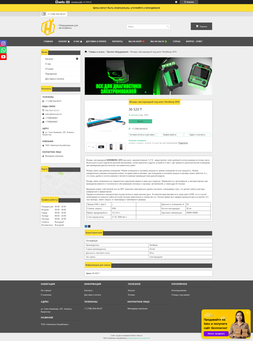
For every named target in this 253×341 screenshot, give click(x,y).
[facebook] (86, 227)
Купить (140, 121)
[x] (89, 227)
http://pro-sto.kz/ (52, 110)
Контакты (117, 41)
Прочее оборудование (117, 52)
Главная (48, 41)
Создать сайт (77, 2)
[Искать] (167, 26)
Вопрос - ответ (194, 41)
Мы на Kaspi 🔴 (137, 41)
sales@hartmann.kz (53, 114)
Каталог (63, 41)
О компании (46, 295)
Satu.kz (139, 336)
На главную (46, 290)
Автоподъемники (178, 290)
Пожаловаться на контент (139, 338)
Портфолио (51, 74)
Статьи (176, 41)
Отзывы (49, 69)
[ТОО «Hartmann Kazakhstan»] (48, 26)
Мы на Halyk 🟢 (159, 41)
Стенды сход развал (180, 295)
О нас (76, 41)
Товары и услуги (97, 52)
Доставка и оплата (96, 41)
